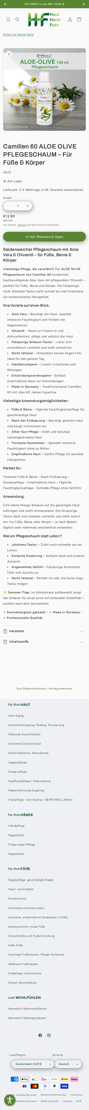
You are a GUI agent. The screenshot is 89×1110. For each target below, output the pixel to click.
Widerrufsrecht (50, 1101)
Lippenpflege (17, 762)
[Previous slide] (5, 4)
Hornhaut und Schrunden (26, 908)
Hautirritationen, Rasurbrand (28, 753)
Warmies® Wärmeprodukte (27, 1018)
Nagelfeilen (16, 835)
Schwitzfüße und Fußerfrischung (31, 936)
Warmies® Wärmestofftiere (27, 1009)
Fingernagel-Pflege (21, 844)
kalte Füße (15, 945)
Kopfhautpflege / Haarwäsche (29, 781)
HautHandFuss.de (26, 1095)
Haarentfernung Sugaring (26, 790)
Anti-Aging (16, 716)
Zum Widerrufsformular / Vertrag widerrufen (44, 688)
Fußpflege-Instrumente (25, 973)
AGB (78, 1101)
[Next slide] (84, 4)
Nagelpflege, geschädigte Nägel (31, 880)
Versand (22, 225)
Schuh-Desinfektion (22, 982)
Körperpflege (17, 772)
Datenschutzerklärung (53, 1094)
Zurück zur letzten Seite (18, 34)
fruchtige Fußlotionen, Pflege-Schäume (36, 954)
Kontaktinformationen (24, 1101)
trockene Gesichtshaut (24, 743)
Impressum (76, 1094)
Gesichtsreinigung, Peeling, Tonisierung (36, 725)
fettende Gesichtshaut (24, 734)
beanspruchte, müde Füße (26, 926)
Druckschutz (17, 898)
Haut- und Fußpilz (21, 889)
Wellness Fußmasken (23, 964)
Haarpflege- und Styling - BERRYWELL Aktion (40, 799)
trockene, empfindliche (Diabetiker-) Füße (38, 917)
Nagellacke (16, 854)
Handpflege (16, 826)
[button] (8, 19)
